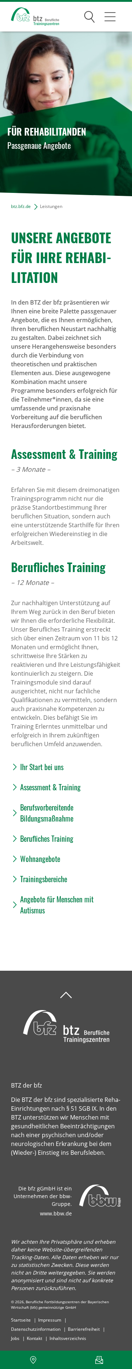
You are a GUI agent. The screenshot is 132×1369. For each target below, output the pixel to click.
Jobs (15, 1338)
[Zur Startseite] (29, 17)
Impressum (49, 1320)
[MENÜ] (110, 16)
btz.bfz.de (21, 206)
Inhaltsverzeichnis (68, 1338)
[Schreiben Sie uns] (99, 1360)
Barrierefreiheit (84, 1329)
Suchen (89, 15)
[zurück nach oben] (66, 995)
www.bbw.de (56, 1213)
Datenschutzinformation (35, 1329)
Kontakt (34, 1338)
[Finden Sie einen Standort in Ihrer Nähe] (33, 1360)
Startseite (21, 1320)
